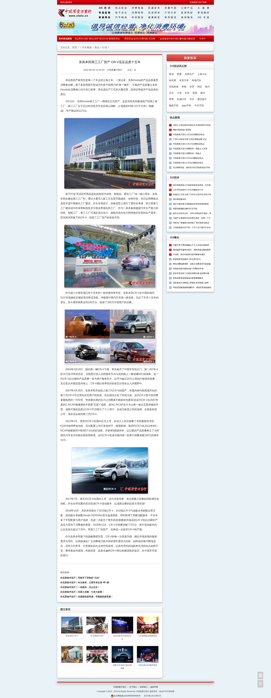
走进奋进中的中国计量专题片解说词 (171, 38)
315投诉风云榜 (178, 66)
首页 (74, 47)
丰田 (191, 86)
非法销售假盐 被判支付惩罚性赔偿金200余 (191, 167)
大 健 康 (203, 8)
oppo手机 (186, 105)
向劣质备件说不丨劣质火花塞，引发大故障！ (82, 592)
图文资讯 (65, 609)
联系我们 (143, 687)
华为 (191, 99)
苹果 (171, 99)
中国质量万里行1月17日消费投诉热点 (189, 144)
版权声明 (154, 687)
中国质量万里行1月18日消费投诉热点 (189, 134)
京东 (187, 93)
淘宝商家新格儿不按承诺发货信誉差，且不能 (192, 185)
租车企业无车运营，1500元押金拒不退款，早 (192, 213)
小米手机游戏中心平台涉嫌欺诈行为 (188, 190)
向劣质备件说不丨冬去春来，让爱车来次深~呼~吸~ (85, 582)
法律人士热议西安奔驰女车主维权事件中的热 (192, 125)
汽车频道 (121, 17)
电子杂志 (121, 12)
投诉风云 (104, 17)
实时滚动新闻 (65, 38)
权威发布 (154, 8)
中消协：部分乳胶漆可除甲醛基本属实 (189, 254)
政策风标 (187, 12)
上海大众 (202, 74)
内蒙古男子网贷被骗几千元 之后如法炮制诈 (191, 245)
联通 (179, 74)
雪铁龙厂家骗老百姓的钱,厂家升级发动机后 (191, 223)
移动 (171, 74)
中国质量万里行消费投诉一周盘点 (187, 153)
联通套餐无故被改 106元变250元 (187, 259)
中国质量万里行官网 (198, 2)
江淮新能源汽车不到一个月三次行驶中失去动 (192, 227)
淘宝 (199, 86)
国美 (195, 93)
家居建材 (203, 12)
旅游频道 (187, 17)
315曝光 (174, 237)
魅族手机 (173, 105)
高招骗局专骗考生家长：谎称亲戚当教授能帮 (192, 250)
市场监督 (104, 12)
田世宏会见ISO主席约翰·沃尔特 (133, 38)
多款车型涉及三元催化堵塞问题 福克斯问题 (191, 273)
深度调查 (154, 12)
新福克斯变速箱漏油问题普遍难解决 (188, 278)
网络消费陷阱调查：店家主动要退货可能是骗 (192, 264)
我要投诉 (190, 57)
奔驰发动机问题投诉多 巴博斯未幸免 (188, 269)
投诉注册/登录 (66, 2)
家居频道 (170, 17)
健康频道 (154, 17)
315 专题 (203, 17)
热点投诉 (121, 8)
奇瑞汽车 (196, 80)
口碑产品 (187, 8)
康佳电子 (202, 99)
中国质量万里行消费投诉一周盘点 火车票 (190, 149)
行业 (104, 47)
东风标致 (173, 86)
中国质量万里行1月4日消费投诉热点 (188, 158)
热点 (97, 47)
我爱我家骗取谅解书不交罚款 (185, 209)
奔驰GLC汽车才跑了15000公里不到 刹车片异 (192, 194)
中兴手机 (199, 105)
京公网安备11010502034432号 (127, 696)
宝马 (171, 93)
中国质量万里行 (119, 687)
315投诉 (104, 8)
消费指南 (137, 8)
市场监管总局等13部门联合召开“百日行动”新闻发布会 (87, 38)
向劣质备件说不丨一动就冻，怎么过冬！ (80, 587)
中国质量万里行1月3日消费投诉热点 (188, 163)
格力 (207, 86)
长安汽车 (184, 80)
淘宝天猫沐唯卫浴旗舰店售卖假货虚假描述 (191, 204)
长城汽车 (181, 99)
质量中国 (170, 8)
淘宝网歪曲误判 (179, 199)
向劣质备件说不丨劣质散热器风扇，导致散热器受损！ (86, 596)
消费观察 (137, 12)
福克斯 (172, 80)
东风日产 (189, 74)
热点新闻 (175, 117)
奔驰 (184, 86)
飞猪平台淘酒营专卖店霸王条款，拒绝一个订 (192, 218)
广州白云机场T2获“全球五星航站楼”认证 (190, 139)
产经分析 (170, 12)
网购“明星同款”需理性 (182, 130)
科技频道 (137, 17)
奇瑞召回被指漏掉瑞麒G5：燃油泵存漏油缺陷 (192, 287)
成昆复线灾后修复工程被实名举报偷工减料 (191, 283)
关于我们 (133, 687)
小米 (179, 93)
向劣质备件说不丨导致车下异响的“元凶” (80, 577)
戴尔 (202, 93)
